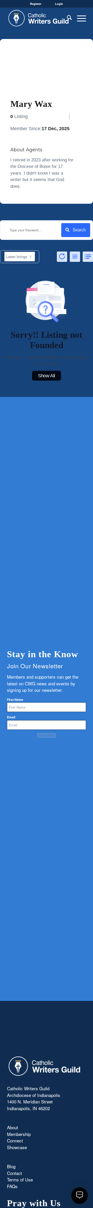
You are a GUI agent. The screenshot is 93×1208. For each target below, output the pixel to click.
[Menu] (79, 18)
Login (59, 4)
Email (11, 717)
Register (35, 4)
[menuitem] (67, 18)
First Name (15, 699)
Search (79, 230)
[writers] (38, 18)
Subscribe (46, 735)
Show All (46, 375)
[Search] (67, 18)
